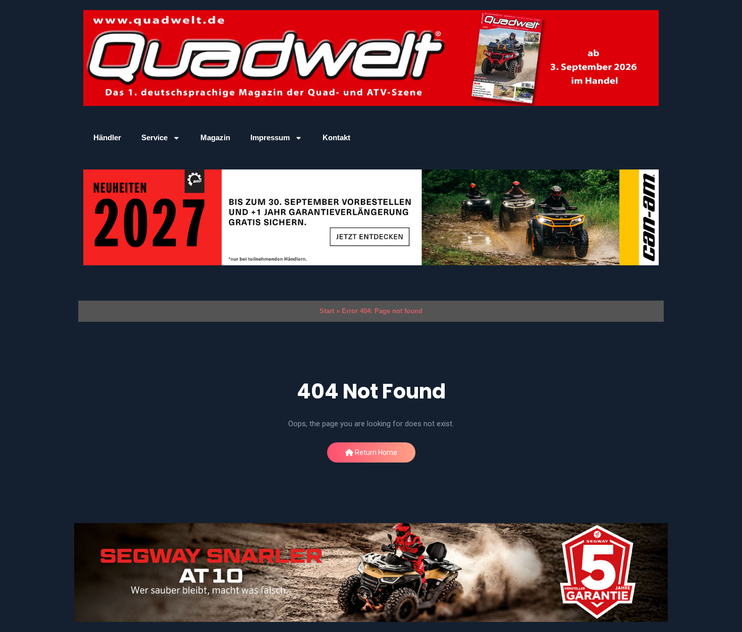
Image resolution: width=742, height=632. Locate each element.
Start (327, 311)
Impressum (270, 137)
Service (154, 137)
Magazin (215, 137)
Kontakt (336, 137)
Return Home (375, 452)
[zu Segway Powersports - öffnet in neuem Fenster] (371, 572)
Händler (107, 137)
